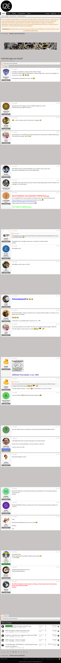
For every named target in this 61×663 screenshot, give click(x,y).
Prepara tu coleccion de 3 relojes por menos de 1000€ (21, 635)
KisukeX (55, 636)
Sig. (6, 66)
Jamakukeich (7, 627)
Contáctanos (26, 659)
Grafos (29, 13)
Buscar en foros (13, 16)
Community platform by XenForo (30, 661)
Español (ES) (5, 659)
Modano (7, 636)
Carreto (55, 631)
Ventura (7, 641)
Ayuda (56, 659)
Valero (6, 632)
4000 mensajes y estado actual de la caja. (17, 630)
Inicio (3, 13)
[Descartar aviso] (58, 19)
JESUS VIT (7, 647)
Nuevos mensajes (5, 16)
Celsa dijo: (15, 233)
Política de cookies (50, 659)
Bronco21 (55, 627)
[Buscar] (58, 13)
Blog (8, 13)
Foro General (19, 627)
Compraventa (21, 13)
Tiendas (14, 13)
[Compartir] (57, 69)
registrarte (29, 26)
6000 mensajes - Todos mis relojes (15, 640)
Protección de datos (40, 659)
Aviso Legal (32, 659)
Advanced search (21, 16)
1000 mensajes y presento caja (22, 626)
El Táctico (55, 645)
